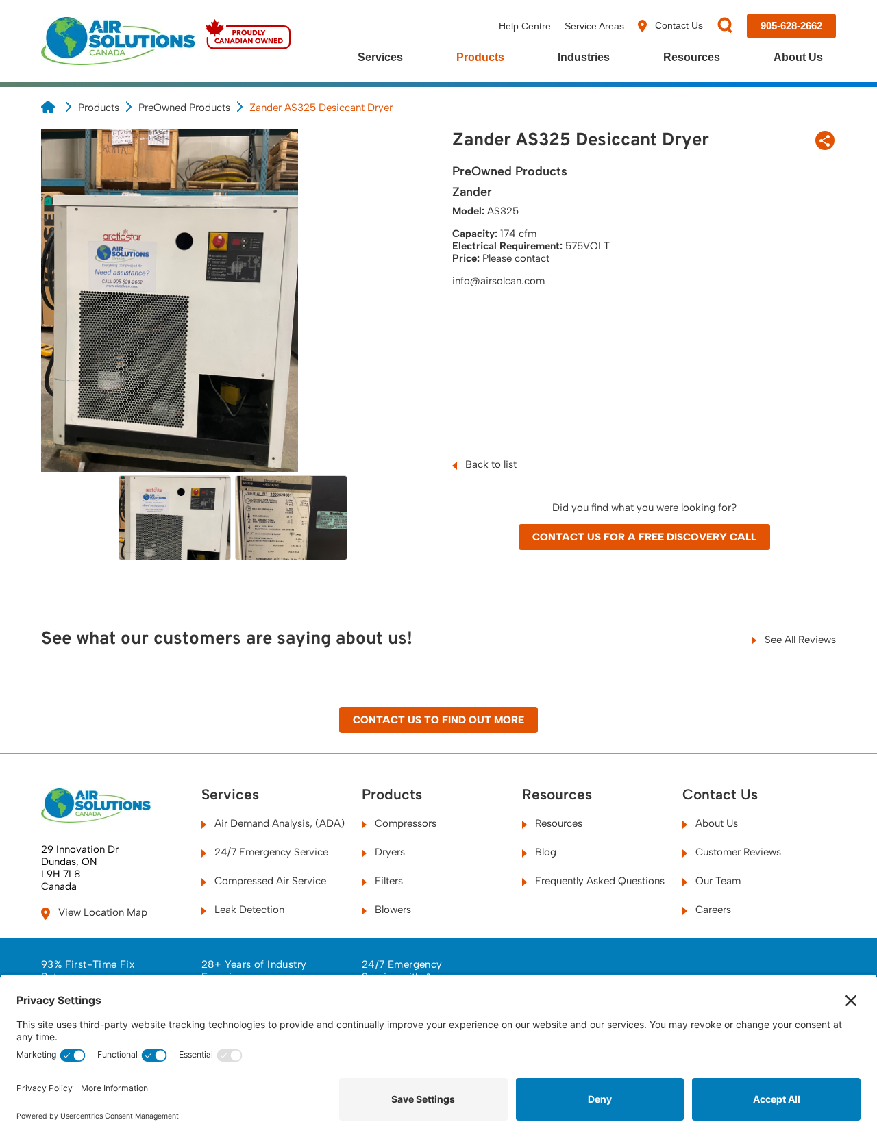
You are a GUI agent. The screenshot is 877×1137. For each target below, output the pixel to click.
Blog (544, 852)
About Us (798, 57)
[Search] (725, 26)
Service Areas (594, 26)
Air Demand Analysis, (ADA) (278, 823)
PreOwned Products (184, 107)
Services (380, 57)
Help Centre (525, 26)
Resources (691, 57)
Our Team (717, 881)
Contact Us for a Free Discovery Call (644, 537)
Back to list (489, 464)
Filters (387, 881)
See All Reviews (799, 640)
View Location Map (101, 912)
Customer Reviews (737, 852)
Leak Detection (248, 909)
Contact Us (677, 25)
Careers (712, 909)
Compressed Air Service (269, 881)
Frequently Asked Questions (598, 881)
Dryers (388, 852)
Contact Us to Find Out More (438, 720)
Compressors (404, 823)
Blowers (391, 909)
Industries (584, 57)
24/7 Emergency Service (270, 852)
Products (480, 57)
